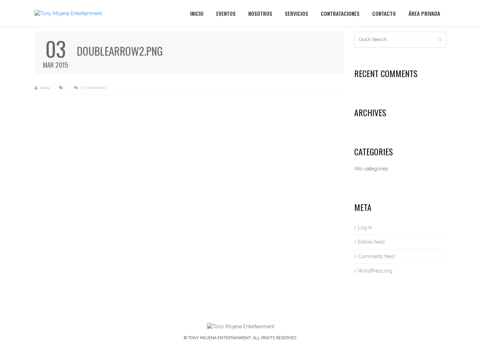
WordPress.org (375, 271)
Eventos (226, 13)
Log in (365, 227)
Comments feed (376, 256)
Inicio (197, 13)
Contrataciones (340, 13)
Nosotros (260, 13)
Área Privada (424, 13)
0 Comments (93, 87)
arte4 (44, 87)
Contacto (384, 13)
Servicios (296, 13)
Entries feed (371, 242)
